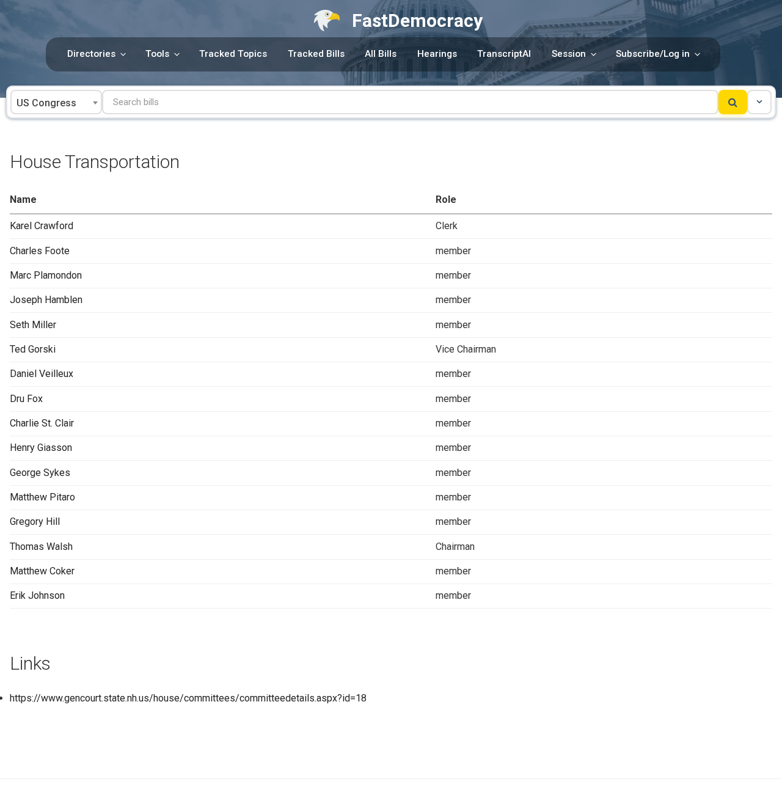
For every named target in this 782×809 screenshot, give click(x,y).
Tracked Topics (233, 53)
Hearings (437, 53)
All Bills (380, 53)
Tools (157, 53)
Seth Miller (33, 325)
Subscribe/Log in (653, 53)
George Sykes (40, 472)
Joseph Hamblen (46, 300)
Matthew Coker (42, 571)
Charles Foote (40, 251)
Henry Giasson (41, 447)
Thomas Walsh (41, 546)
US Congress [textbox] (46, 103)
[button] (759, 102)
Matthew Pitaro (42, 497)
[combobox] (56, 102)
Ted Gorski (33, 349)
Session (569, 53)
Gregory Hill (35, 521)
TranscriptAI (504, 53)
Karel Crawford (41, 226)
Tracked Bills (316, 53)
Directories (91, 53)
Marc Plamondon (46, 275)
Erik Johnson (37, 595)
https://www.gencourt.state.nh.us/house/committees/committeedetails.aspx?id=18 (188, 698)
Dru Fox (26, 399)
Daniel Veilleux (41, 373)
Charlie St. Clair (42, 423)
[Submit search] (732, 102)
